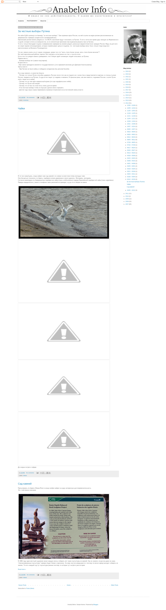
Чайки (21, 108)
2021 (127, 79)
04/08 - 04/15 (131, 161)
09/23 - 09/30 (131, 132)
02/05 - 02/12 (131, 190)
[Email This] (41, 97)
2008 (127, 201)
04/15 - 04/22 (131, 158)
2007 (127, 204)
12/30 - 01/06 (131, 105)
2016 (127, 92)
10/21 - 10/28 (131, 124)
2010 (127, 196)
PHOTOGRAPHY (32, 21)
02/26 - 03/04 (131, 177)
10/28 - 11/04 (131, 121)
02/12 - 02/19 (131, 179)
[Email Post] (37, 97)
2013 (127, 100)
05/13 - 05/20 (131, 153)
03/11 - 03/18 (131, 171)
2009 (127, 199)
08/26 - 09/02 (131, 134)
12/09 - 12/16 (131, 108)
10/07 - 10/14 (131, 126)
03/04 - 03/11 (131, 174)
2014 (127, 98)
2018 (127, 87)
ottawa (25, 475)
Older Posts (114, 585)
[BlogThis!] (44, 97)
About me (43, 21)
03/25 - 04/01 (131, 166)
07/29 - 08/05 (131, 142)
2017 (127, 90)
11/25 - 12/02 (131, 110)
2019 (127, 84)
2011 (127, 193)
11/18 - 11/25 (131, 113)
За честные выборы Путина (34, 31)
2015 (127, 95)
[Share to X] (46, 97)
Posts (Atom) (30, 588)
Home (69, 585)
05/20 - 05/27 (131, 150)
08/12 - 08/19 (131, 137)
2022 (127, 76)
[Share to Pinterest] (50, 97)
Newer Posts (22, 585)
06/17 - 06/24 (131, 147)
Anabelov (21, 21)
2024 (127, 71)
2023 (127, 74)
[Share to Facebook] (48, 97)
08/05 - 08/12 (131, 139)
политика (25, 100)
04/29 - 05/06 (131, 155)
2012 (127, 103)
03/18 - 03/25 (131, 169)
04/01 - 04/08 (131, 163)
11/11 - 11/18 (131, 116)
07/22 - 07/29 (131, 145)
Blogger (95, 604)
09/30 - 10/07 (131, 129)
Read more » (22, 569)
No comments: (31, 97)
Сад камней (25, 483)
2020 (127, 82)
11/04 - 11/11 (131, 118)
